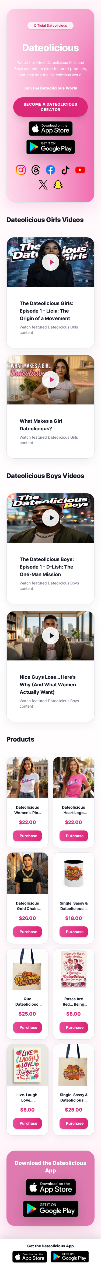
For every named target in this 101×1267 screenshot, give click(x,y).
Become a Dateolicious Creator (50, 107)
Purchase (28, 835)
